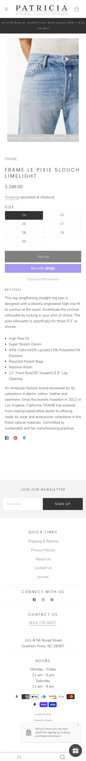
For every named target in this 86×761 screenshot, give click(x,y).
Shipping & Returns (43, 541)
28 (24, 232)
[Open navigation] (9, 9)
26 (24, 224)
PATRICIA (47, 714)
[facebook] (34, 599)
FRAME (11, 159)
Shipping (12, 197)
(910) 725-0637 (43, 622)
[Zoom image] (43, 87)
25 (62, 215)
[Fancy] (24, 438)
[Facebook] (6, 438)
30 (24, 241)
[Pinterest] (15, 438)
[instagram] (43, 599)
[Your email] (23, 504)
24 (24, 215)
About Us (43, 559)
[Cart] (76, 9)
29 (62, 232)
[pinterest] (51, 599)
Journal (43, 576)
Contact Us (43, 567)
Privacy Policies (43, 550)
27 (62, 224)
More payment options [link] (43, 279)
